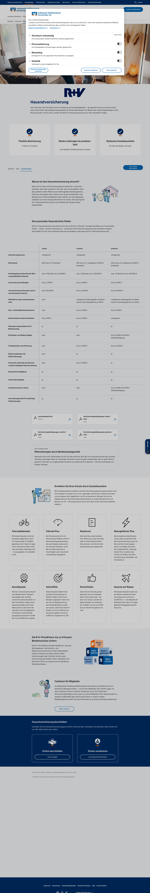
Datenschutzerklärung (37, 28)
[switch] (119, 43)
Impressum (54, 28)
